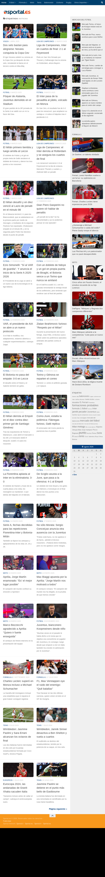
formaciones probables (85, 405)
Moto (32, 3)
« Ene (74, 475)
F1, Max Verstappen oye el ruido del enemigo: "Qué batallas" (51, 685)
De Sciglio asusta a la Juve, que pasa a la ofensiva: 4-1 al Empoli (50, 477)
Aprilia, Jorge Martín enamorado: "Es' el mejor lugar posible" (17, 580)
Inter (94, 408)
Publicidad (7, 821)
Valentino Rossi (94, 436)
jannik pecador (79, 411)
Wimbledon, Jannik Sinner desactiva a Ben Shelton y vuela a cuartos (52, 733)
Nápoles (99, 427)
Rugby (68, 3)
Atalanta (74, 396)
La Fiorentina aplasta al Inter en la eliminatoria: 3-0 (17, 477)
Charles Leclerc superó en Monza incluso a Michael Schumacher (18, 685)
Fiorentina (91, 402)
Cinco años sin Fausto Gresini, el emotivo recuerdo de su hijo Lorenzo (86, 285)
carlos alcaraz (79, 399)
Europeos (8, 780)
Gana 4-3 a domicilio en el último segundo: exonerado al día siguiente (92, 113)
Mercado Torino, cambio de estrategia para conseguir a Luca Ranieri (92, 68)
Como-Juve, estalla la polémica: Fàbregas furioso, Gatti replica (49, 420)
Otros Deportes (80, 3)
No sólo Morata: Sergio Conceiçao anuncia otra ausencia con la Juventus (51, 528)
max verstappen (82, 418)
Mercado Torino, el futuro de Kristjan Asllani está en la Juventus (92, 26)
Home (3, 3)
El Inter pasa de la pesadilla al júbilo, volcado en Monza (52, 100)
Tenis (39, 3)
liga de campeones (45, 41)
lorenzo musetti (92, 415)
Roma (94, 433)
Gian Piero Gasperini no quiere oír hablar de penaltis (50, 208)
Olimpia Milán (76, 430)
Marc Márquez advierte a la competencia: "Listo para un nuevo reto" (87, 335)
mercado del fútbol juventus (91, 423)
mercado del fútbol (89, 420)
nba (86, 427)
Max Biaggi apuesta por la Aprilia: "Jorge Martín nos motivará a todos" (52, 580)
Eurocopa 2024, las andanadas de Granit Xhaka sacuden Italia (15, 788)
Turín (86, 436)
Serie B (76, 436)
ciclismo (97, 399)
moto (5, 573)
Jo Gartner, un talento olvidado (85, 154)
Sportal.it (19, 824)
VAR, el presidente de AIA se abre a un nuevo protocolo (18, 327)
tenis (81, 436)
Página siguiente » (58, 809)
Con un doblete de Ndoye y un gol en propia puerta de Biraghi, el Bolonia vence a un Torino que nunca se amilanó (51, 273)
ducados (75, 402)
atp (78, 396)
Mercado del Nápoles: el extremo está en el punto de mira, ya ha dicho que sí (92, 47)
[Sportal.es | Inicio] (17, 12)
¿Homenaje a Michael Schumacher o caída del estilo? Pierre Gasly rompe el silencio (86, 228)
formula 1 (76, 408)
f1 (81, 402)
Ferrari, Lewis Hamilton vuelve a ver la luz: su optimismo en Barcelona (86, 178)
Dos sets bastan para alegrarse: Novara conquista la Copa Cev (16, 49)
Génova (90, 408)
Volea (6, 41)
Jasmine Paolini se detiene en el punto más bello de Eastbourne (50, 788)
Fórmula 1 (23, 3)
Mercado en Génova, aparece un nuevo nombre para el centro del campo (92, 102)
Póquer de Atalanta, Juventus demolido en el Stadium (17, 100)
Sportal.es (47, 824)
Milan (74, 427)
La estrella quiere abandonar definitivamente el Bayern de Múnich (92, 123)
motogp (81, 426)
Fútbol (11, 3)
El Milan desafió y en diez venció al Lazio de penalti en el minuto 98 (18, 206)
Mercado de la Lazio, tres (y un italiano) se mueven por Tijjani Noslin (91, 57)
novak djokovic (92, 427)
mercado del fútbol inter (78, 423)
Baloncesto (48, 3)
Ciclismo (59, 3)
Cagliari (91, 396)
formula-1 (8, 677)
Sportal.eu (29, 824)
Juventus (91, 412)
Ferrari (85, 402)
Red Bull (89, 433)
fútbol (84, 408)
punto (82, 432)
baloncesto (84, 396)
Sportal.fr (37, 824)
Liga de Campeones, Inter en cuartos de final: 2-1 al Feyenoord (51, 49)
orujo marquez (87, 430)
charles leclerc (90, 399)
